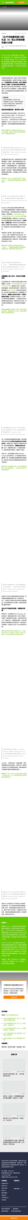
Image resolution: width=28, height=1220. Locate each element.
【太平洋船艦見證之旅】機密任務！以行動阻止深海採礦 (14, 1034)
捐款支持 (14, 997)
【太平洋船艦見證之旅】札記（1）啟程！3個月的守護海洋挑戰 (14, 1019)
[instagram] (18, 1183)
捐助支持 (14, 1218)
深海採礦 (18, 1047)
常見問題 (4, 1200)
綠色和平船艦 (11, 1047)
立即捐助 (21, 2)
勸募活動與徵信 (16, 1211)
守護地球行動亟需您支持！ (10, 105)
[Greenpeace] (9, 4)
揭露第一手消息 (11, 290)
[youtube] (24, 1183)
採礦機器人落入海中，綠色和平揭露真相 (13, 101)
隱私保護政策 (6, 1209)
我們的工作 (4, 1186)
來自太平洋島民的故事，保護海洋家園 (13, 103)
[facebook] (15, 1183)
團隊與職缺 (4, 1193)
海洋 (24, 1047)
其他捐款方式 (5, 1197)
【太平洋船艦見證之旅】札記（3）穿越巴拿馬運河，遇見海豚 (14, 1029)
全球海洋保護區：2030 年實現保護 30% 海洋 (14, 1039)
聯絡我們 (4, 1195)
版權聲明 (15, 1209)
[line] (21, 1183)
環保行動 (4, 1047)
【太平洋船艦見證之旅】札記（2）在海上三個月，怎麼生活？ (14, 1024)
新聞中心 (4, 1190)
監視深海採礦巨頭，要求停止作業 (12, 99)
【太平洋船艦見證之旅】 (12, 1015)
